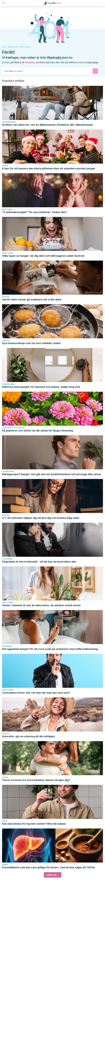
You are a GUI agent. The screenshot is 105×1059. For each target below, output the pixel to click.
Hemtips (5, 340)
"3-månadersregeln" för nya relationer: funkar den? (34, 212)
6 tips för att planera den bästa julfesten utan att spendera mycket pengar (48, 168)
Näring (5, 865)
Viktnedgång (8, 471)
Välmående (7, 646)
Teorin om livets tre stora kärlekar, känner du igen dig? (36, 780)
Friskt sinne (7, 253)
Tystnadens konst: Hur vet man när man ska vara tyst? (36, 692)
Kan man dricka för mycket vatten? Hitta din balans (34, 823)
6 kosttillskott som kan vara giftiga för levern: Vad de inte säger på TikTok (48, 867)
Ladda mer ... (52, 875)
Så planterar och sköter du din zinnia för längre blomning (37, 430)
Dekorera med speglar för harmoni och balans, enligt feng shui (41, 386)
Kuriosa (5, 297)
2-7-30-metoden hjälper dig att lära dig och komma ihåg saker (41, 517)
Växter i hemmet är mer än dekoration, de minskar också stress (41, 605)
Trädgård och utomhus (13, 428)
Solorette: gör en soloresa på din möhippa (28, 736)
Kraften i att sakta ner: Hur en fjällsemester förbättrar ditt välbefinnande (47, 124)
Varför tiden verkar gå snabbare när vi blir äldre (32, 299)
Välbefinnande (9, 122)
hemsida (30, 62)
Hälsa (4, 821)
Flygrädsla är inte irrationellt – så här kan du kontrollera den (39, 561)
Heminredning (8, 384)
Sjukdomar (7, 559)
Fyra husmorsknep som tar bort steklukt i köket (31, 343)
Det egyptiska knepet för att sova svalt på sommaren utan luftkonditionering (50, 649)
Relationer (7, 209)
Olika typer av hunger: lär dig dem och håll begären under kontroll (43, 255)
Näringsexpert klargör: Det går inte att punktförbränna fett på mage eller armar (51, 474)
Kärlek (5, 166)
